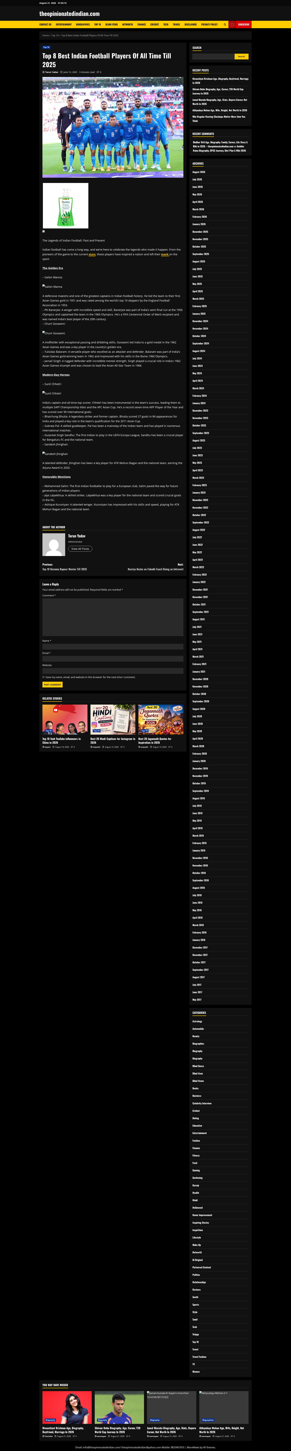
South (195, 1297)
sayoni (48, 747)
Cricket (154, 24)
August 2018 (198, 888)
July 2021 (197, 627)
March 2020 (198, 746)
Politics (196, 1275)
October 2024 (199, 336)
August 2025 (198, 261)
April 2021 (197, 649)
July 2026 (197, 179)
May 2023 (197, 462)
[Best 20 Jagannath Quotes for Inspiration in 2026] (160, 720)
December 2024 (200, 321)
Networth (127, 24)
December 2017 (200, 947)
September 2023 (200, 433)
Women (196, 1371)
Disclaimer (191, 24)
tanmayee (101, 1436)
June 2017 (197, 992)
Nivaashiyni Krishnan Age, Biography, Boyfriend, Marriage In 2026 (63, 1430)
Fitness (196, 1155)
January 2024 (199, 403)
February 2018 (199, 932)
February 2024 (199, 395)
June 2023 (197, 455)
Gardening (197, 1178)
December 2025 (200, 231)
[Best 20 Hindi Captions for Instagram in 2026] (112, 720)
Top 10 (97, 24)
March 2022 (198, 567)
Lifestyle (196, 1237)
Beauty (195, 1036)
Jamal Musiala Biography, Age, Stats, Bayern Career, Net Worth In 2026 (171, 1430)
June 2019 (197, 813)
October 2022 (199, 515)
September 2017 (200, 970)
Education (197, 1125)
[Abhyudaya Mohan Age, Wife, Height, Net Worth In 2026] (224, 1407)
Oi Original (197, 1260)
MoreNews (193, 1447)
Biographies (83, 24)
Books (195, 1088)
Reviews (196, 1289)
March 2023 (198, 477)
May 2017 (196, 999)
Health (195, 1193)
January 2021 (198, 671)
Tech (165, 24)
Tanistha (49, 1436)
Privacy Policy (209, 24)
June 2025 (197, 276)
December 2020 (200, 679)
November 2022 (200, 507)
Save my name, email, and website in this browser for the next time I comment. (90, 677)
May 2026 (197, 194)
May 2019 (197, 820)
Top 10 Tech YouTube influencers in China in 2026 (61, 740)
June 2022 (197, 544)
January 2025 (199, 313)
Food (194, 1163)
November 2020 (200, 686)
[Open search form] (225, 24)
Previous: (64, 566)
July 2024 (197, 358)
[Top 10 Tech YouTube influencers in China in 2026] (64, 720)
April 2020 (197, 738)
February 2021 (199, 664)
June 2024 (197, 366)
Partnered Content (201, 1267)
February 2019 (199, 843)
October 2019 (199, 783)
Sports (195, 1304)
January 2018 (198, 940)
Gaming (196, 1170)
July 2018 (197, 895)
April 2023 (197, 470)
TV (193, 1364)
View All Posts (80, 549)
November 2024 (200, 328)
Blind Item (197, 1073)
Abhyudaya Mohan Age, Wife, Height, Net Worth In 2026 (219, 110)
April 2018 (197, 917)
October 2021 (199, 604)
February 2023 (199, 485)
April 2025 (197, 291)
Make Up (196, 1245)
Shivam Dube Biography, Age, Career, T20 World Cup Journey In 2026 (117, 1430)
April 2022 (197, 559)
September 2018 (200, 880)
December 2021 (200, 589)
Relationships (199, 1282)
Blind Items (111, 24)
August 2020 (198, 709)
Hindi (195, 1200)
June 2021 (197, 634)
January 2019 (198, 850)
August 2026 (198, 172)
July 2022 (197, 537)
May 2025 (197, 284)
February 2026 (199, 216)
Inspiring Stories (200, 1222)
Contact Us (45, 24)
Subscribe (243, 24)
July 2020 (197, 716)
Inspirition (197, 1230)
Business (196, 1095)
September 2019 (200, 791)
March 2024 (198, 388)
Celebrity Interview (202, 1103)
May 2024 (197, 373)
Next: (155, 566)
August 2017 (198, 977)
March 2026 (198, 209)
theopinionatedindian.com (69, 13)
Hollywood (197, 1207)
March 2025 (198, 298)
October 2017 (199, 962)
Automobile (198, 1028)
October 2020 (199, 694)
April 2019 (197, 828)
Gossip (195, 1185)
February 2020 (199, 753)
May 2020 (197, 731)
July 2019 (197, 806)
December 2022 (200, 500)
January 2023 (199, 492)
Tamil (194, 1319)
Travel (176, 24)
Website (47, 665)
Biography (197, 1051)
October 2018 (199, 873)
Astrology (197, 1021)
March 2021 (198, 656)
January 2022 (199, 582)
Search (196, 48)
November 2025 (200, 239)
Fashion (196, 1140)
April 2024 (197, 380)
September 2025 (200, 254)
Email (46, 653)
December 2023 (200, 410)
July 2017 (196, 985)
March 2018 (198, 925)
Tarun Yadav (51, 72)
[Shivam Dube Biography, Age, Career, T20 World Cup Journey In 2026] (119, 1407)
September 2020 (200, 701)
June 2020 (197, 724)
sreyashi (96, 747)
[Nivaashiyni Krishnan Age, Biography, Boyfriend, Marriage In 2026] (67, 1407)
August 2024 (198, 351)
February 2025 (199, 306)
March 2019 (198, 835)
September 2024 (200, 343)
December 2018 (200, 858)
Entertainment (64, 24)
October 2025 (199, 246)
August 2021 (198, 619)
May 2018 (197, 910)
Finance (141, 24)
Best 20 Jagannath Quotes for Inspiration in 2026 (154, 740)
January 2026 (199, 224)
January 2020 (199, 761)
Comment (49, 595)
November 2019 (200, 776)
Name (46, 640)
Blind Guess (198, 1066)
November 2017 (200, 955)
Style (194, 1312)
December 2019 (200, 768)
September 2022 (200, 522)
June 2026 (197, 187)
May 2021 (197, 641)
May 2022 (197, 552)
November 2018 (200, 865)
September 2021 (200, 612)
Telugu (195, 1334)
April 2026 (197, 202)
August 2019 (198, 798)
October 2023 (199, 425)
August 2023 (198, 440)
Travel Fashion (199, 1357)
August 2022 (198, 530)
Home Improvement (202, 1215)
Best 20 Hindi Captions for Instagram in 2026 (112, 740)
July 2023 (197, 448)
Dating (195, 1118)
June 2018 (197, 902)
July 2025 (197, 269)
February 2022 (199, 574)
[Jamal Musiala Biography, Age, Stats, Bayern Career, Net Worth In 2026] (171, 1407)
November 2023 (200, 418)
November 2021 (200, 597)
